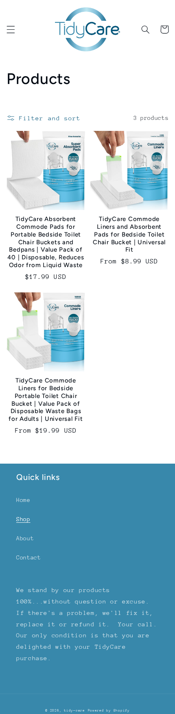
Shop (23, 519)
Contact (28, 557)
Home (23, 500)
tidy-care (74, 710)
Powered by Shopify (109, 710)
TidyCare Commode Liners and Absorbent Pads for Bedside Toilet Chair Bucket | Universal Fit (129, 234)
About (25, 538)
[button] (10, 29)
